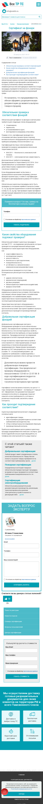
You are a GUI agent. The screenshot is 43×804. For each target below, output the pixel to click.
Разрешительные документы (21, 779)
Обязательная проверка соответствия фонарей (23, 66)
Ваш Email (9, 647)
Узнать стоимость (21, 676)
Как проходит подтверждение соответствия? (22, 75)
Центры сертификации (13, 633)
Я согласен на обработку (21, 219)
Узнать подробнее (21, 225)
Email (6, 542)
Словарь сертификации (13, 621)
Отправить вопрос (21, 585)
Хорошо (21, 794)
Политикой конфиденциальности (21, 789)
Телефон (7, 211)
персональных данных (28, 219)
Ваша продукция (12, 663)
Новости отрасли (11, 616)
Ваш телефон (10, 655)
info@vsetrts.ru (12, 11)
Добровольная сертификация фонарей (20, 72)
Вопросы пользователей (14, 627)
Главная (21, 775)
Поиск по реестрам (12, 610)
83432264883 (10, 539)
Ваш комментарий (11, 560)
